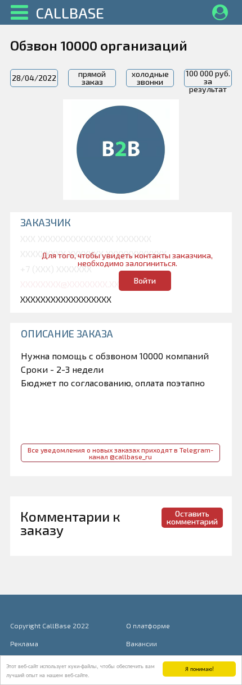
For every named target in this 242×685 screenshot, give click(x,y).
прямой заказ (92, 77)
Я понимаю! (199, 668)
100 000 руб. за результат (208, 78)
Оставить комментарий (192, 517)
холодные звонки (150, 77)
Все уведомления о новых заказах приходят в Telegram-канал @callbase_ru (120, 453)
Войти (145, 280)
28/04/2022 (34, 78)
